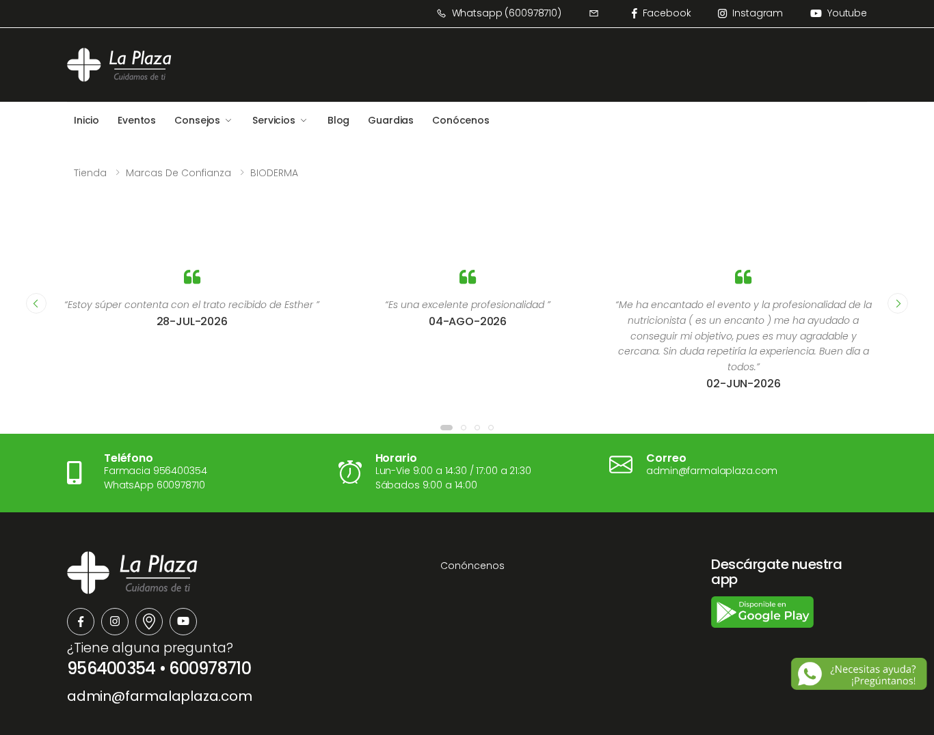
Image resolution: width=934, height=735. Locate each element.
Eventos (137, 120)
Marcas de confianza (178, 173)
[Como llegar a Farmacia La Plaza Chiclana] (149, 621)
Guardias (391, 120)
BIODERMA (274, 173)
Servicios (273, 120)
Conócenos (461, 120)
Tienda (90, 173)
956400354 (111, 668)
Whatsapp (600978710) (506, 13)
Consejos (197, 120)
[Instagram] (115, 621)
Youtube (847, 13)
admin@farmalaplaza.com (159, 696)
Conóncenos (472, 565)
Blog (338, 120)
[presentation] (36, 303)
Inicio (86, 120)
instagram (757, 13)
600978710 (210, 668)
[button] (446, 427)
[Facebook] (80, 621)
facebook (667, 13)
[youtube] (183, 621)
